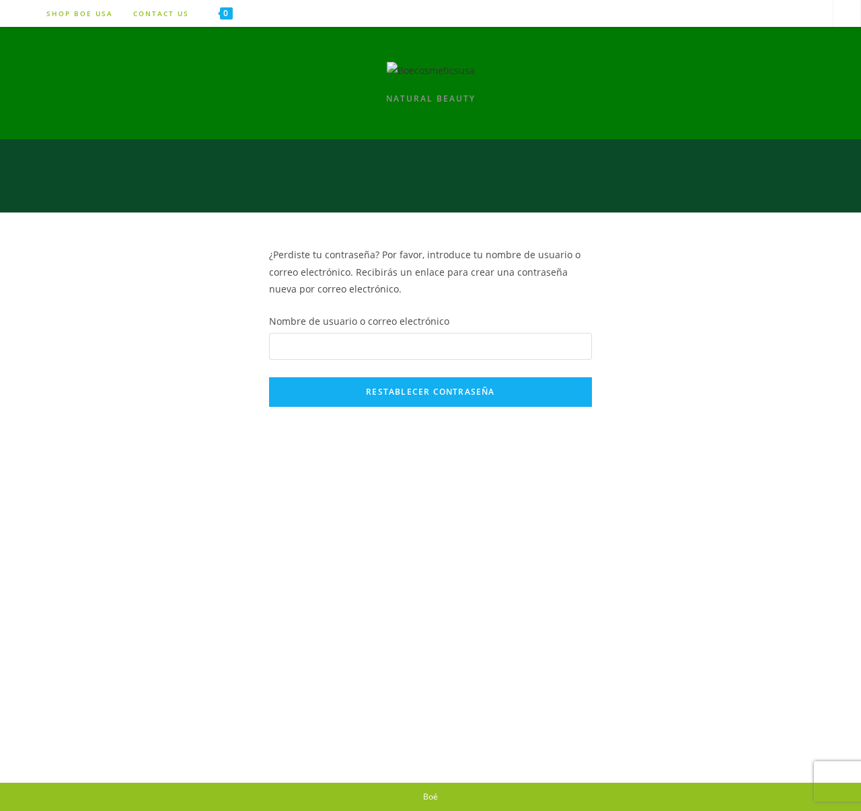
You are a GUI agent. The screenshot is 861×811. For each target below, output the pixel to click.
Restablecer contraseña (430, 391)
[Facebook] (814, 13)
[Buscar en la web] (846, 14)
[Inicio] (814, 192)
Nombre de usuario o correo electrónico (359, 321)
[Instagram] (781, 13)
